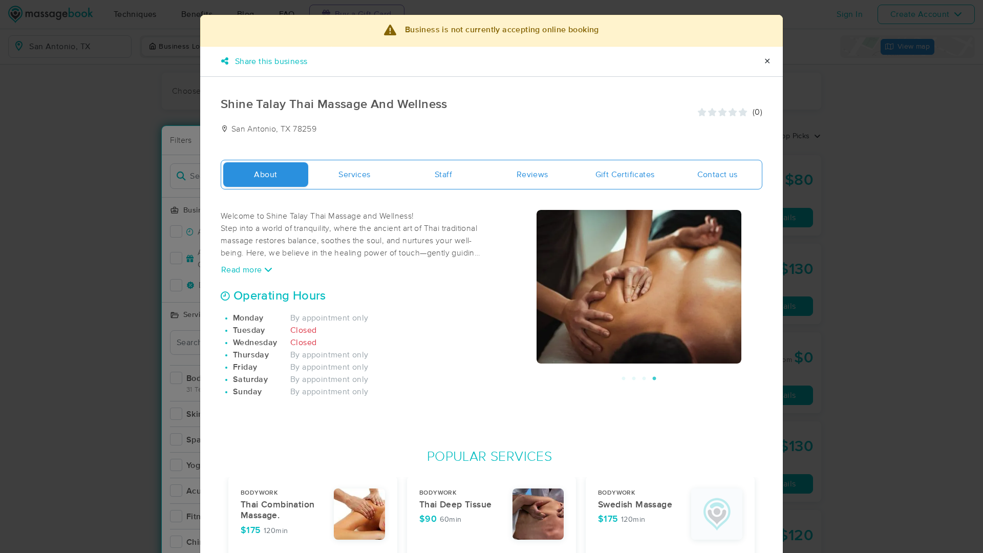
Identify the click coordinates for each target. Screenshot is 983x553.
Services (354, 175)
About (265, 175)
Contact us (717, 175)
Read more (242, 270)
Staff (443, 175)
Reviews (532, 175)
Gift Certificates (625, 175)
